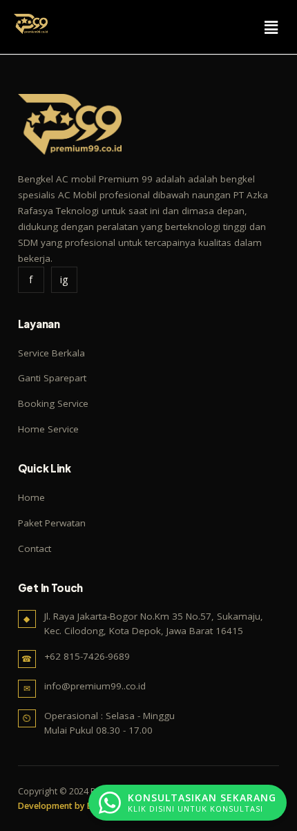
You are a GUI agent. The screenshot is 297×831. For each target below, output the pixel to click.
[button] (271, 27)
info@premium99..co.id (95, 686)
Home (31, 497)
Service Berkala (51, 353)
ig (64, 279)
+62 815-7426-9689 (87, 656)
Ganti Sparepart (52, 378)
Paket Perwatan (52, 523)
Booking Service (53, 403)
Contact (34, 548)
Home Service (48, 429)
